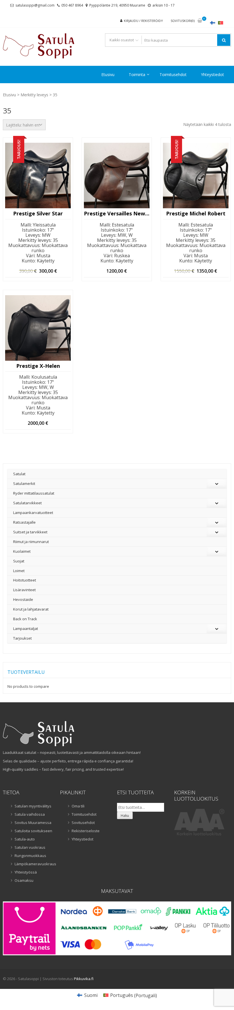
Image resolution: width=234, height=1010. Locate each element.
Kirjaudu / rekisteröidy (143, 21)
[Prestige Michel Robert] (196, 175)
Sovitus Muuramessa (33, 822)
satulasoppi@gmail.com (35, 5)
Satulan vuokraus (30, 847)
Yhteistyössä (26, 872)
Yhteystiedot (212, 74)
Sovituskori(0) (183, 21)
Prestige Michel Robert (195, 214)
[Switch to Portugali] (220, 22)
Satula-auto (25, 839)
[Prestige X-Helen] (38, 328)
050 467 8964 (72, 5)
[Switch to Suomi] (212, 22)
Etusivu (107, 74)
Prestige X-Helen (38, 366)
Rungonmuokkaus (30, 855)
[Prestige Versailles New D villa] (117, 175)
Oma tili (78, 806)
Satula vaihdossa (30, 814)
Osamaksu (24, 880)
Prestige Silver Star (38, 214)
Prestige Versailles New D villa (117, 214)
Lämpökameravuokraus (34, 863)
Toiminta (137, 74)
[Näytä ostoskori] (199, 21)
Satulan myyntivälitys (33, 806)
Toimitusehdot (173, 74)
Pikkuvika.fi (84, 978)
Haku (125, 815)
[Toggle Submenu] (217, 483)
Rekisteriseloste (86, 830)
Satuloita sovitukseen (33, 830)
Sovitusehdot (83, 822)
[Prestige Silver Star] (38, 175)
